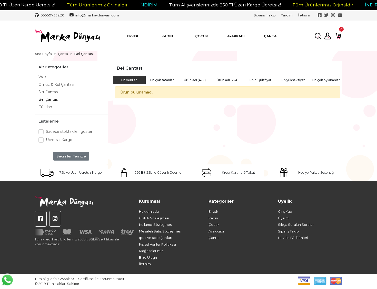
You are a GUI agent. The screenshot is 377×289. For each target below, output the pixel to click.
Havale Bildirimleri (293, 238)
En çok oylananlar (326, 80)
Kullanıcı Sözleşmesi (155, 224)
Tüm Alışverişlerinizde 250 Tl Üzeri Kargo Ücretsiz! (225, 4)
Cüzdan (45, 107)
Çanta (214, 238)
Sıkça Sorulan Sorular (296, 224)
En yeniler (129, 80)
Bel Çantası (48, 99)
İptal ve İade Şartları (155, 238)
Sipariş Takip (265, 15)
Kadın (213, 218)
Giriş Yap (285, 211)
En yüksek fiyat (293, 80)
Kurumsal (149, 201)
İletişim (304, 15)
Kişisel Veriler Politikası (157, 244)
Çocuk (214, 224)
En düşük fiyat (260, 80)
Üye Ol (283, 218)
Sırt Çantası (48, 92)
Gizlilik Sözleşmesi (154, 218)
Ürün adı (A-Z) (195, 80)
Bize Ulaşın (148, 257)
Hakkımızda (149, 211)
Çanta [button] (270, 36)
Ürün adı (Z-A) (228, 80)
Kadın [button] (167, 36)
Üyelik (285, 201)
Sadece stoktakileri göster (69, 131)
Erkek (213, 211)
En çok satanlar (162, 80)
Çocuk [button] (201, 36)
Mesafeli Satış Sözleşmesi (160, 231)
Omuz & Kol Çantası (56, 84)
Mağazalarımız (151, 251)
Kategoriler (221, 201)
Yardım (287, 15)
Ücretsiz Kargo (59, 139)
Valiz (42, 77)
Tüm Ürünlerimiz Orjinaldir (97, 4)
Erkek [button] (132, 36)
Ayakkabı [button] (236, 36)
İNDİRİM (148, 4)
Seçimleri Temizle (71, 156)
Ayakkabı (216, 231)
